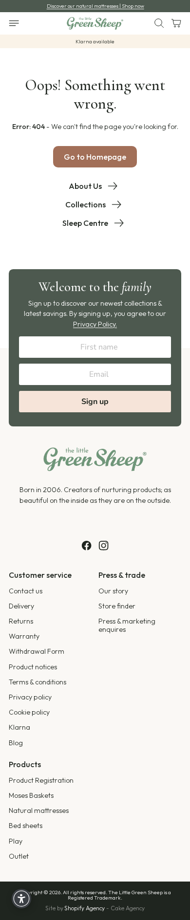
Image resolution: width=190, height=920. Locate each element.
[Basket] (172, 23)
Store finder (116, 606)
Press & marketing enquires (126, 625)
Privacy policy (30, 697)
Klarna (19, 727)
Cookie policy (29, 712)
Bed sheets (25, 825)
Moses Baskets (31, 795)
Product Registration (41, 780)
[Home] (95, 23)
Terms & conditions (37, 682)
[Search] (155, 23)
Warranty (24, 636)
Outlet (19, 856)
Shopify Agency (84, 908)
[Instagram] (103, 545)
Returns (21, 621)
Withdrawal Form (36, 651)
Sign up (95, 401)
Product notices (33, 666)
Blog (16, 742)
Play (15, 841)
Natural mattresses (39, 810)
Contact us (25, 591)
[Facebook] (86, 545)
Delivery (21, 606)
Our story (113, 591)
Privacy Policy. (95, 324)
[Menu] (19, 23)
